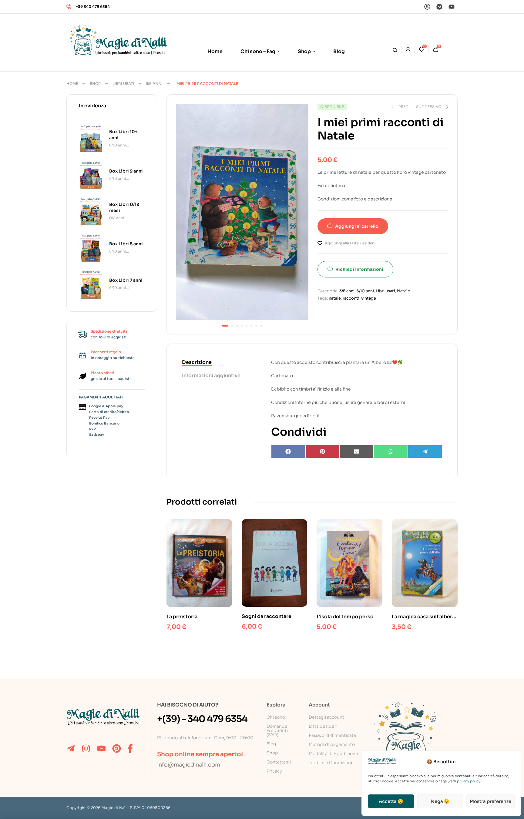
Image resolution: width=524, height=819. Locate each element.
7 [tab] (256, 326)
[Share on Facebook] (288, 451)
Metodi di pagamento (332, 744)
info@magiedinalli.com (188, 764)
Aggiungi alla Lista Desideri (350, 243)
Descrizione (197, 362)
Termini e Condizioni (330, 762)
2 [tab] (232, 326)
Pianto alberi (102, 373)
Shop (95, 83)
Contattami (279, 762)
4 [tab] (242, 326)
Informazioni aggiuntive (211, 375)
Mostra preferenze (490, 801)
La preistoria (181, 616)
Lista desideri (323, 726)
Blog (271, 744)
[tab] (211, 362)
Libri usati (123, 83)
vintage (368, 298)
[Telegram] (439, 7)
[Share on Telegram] (425, 451)
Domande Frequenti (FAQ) (277, 730)
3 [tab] (237, 326)
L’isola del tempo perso (345, 616)
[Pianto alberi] (82, 376)
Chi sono (276, 717)
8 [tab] (261, 326)
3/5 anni (154, 83)
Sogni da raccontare (266, 616)
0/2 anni (116, 218)
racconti (351, 298)
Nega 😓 (440, 801)
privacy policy (468, 781)
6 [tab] (251, 326)
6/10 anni (365, 291)
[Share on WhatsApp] (391, 451)
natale (335, 298)
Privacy (274, 771)
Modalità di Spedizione (333, 753)
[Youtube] (451, 7)
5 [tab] (246, 326)
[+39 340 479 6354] (68, 6)
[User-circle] (427, 7)
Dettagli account (326, 717)
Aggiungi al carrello (356, 226)
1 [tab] (225, 326)
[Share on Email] (357, 451)
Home (72, 83)
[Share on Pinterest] (322, 451)
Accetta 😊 (391, 801)
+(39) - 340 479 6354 (202, 719)
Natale (403, 291)
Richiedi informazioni (359, 269)
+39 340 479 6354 (93, 6)
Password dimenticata (332, 735)
